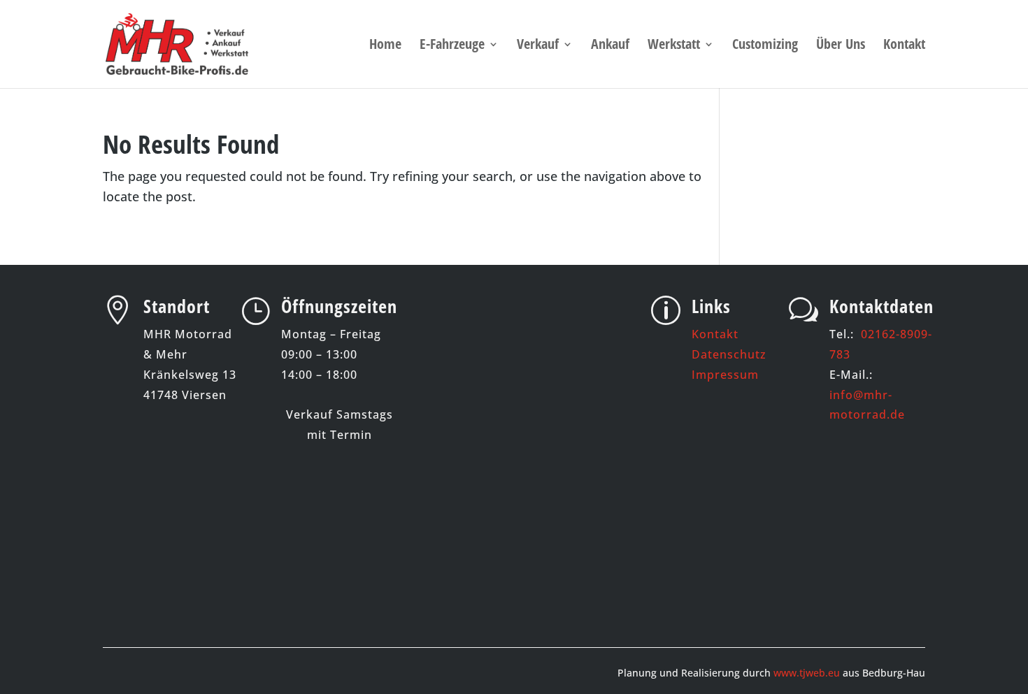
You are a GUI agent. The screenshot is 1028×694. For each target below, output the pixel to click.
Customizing (765, 46)
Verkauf (538, 46)
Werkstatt (674, 46)
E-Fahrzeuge (452, 46)
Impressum (725, 374)
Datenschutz (729, 354)
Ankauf (610, 46)
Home (385, 46)
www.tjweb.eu (806, 672)
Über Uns (840, 46)
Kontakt (904, 46)
